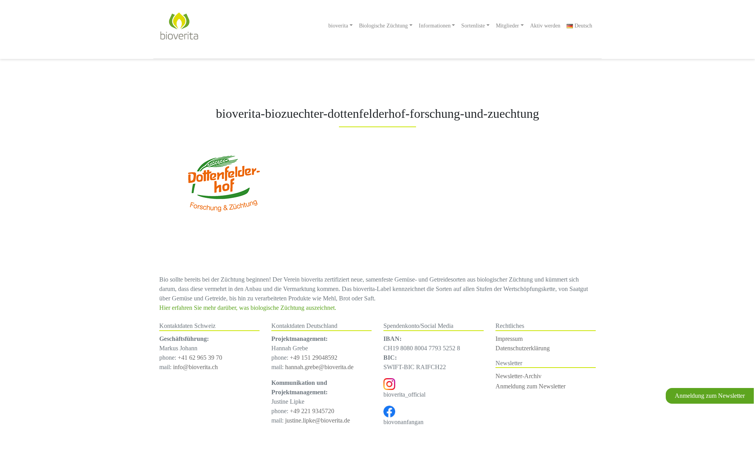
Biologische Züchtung (383, 25)
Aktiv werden (545, 25)
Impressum (509, 338)
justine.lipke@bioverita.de (317, 420)
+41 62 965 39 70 (200, 357)
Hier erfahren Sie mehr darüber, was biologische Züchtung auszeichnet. (247, 307)
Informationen (435, 25)
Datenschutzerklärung (522, 348)
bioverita (338, 25)
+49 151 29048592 (313, 357)
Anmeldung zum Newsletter (710, 395)
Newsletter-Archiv (518, 376)
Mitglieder (507, 25)
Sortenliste (473, 25)
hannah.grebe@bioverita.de (319, 367)
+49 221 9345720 (312, 411)
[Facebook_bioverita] (389, 410)
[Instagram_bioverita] (389, 383)
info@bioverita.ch (195, 367)
